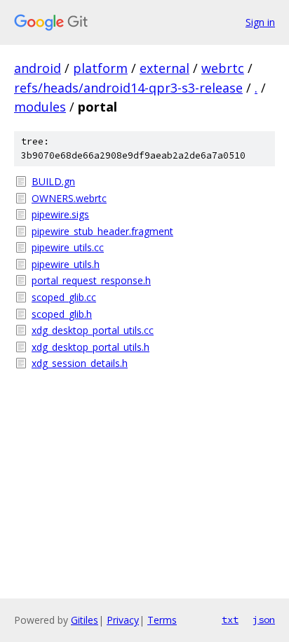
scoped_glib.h (62, 314)
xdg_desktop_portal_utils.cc (93, 330)
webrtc (222, 68)
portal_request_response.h (91, 280)
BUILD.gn (53, 181)
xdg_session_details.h (80, 363)
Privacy (123, 620)
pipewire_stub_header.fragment (102, 231)
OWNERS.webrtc (69, 198)
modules (40, 106)
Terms (162, 620)
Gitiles (84, 620)
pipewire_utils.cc (68, 247)
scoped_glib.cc (64, 297)
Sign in (260, 22)
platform (100, 68)
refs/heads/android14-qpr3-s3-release (128, 87)
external (164, 68)
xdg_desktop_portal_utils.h (90, 347)
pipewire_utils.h (66, 264)
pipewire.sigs (60, 214)
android (37, 68)
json (264, 619)
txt (230, 619)
